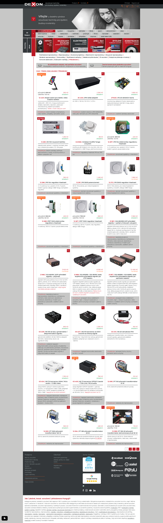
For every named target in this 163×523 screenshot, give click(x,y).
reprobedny (28, 514)
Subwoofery (61, 57)
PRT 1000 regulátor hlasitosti (88, 221)
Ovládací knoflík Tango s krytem (88, 143)
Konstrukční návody (31, 460)
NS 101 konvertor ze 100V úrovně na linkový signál (88, 332)
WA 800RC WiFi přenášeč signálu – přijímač (53, 275)
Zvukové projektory (77, 55)
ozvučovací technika (64, 510)
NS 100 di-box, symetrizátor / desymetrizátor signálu (53, 332)
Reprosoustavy (64, 55)
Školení (27, 466)
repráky (53, 512)
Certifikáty (28, 472)
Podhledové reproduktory (48, 55)
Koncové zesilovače (46, 59)
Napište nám (58, 465)
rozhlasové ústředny (78, 514)
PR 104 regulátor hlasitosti (53, 182)
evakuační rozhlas (128, 508)
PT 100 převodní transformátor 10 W (122, 382)
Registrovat (135, 3)
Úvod (38, 71)
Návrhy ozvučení (30, 457)
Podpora (75, 3)
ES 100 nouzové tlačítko (53, 142)
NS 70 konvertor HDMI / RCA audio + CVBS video (53, 382)
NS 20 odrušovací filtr (122, 332)
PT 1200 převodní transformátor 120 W (53, 432)
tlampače (42, 514)
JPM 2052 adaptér (88, 98)
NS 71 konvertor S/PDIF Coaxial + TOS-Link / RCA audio (88, 382)
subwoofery (67, 514)
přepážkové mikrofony (71, 512)
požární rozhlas (30, 510)
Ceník (55, 462)
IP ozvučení (104, 57)
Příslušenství (73, 59)
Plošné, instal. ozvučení (49, 71)
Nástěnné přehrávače (90, 57)
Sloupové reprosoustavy (114, 55)
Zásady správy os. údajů (61, 460)
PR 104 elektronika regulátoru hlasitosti (122, 143)
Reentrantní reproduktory (95, 55)
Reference (28, 468)
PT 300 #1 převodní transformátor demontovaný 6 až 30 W (122, 432)
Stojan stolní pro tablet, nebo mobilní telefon (53, 98)
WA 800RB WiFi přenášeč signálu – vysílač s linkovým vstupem (122, 222)
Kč (132, 6)
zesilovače (89, 514)
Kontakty (84, 3)
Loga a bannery (30, 474)
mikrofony (60, 512)
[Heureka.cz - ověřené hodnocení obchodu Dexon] (89, 471)
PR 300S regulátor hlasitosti (122, 182)
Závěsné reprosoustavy (47, 57)
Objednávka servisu (31, 478)
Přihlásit (127, 3)
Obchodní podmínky (60, 457)
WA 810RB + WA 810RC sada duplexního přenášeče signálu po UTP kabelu (88, 276)
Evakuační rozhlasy (61, 59)
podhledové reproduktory (107, 512)
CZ (138, 6)
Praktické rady (29, 462)
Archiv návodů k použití (32, 464)
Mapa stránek (29, 482)
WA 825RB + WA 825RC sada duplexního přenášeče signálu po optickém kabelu (122, 276)
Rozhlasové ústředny (74, 57)
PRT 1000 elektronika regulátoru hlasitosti (53, 222)
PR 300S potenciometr (87, 182)
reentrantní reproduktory (54, 514)
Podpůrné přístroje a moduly (119, 57)
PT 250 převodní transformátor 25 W (88, 432)
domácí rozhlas (52, 510)
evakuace (114, 508)
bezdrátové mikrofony (87, 512)
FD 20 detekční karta (122, 98)
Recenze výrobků (30, 470)
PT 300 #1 (98, 438)
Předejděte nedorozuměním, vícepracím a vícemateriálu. (62, 65)
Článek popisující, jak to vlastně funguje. (111, 65)
